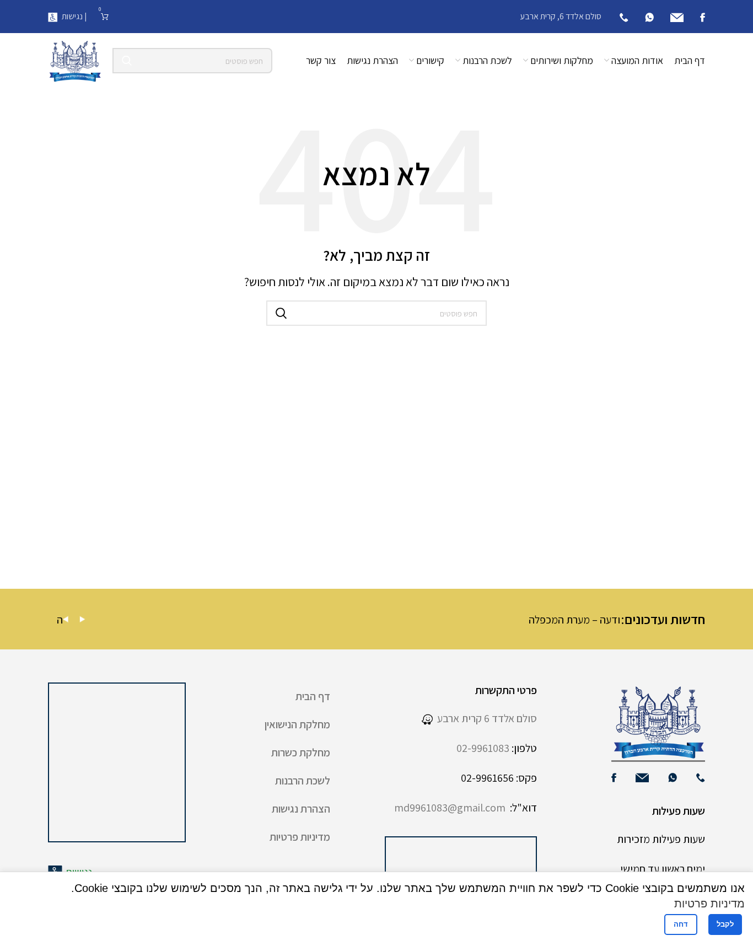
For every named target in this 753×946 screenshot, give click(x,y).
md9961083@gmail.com (449, 807)
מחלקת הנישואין (297, 724)
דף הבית (312, 696)
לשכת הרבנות (302, 780)
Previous (65, 619)
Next (82, 619)
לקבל (725, 924)
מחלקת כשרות (300, 752)
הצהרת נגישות (301, 809)
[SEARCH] (126, 60)
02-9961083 (482, 748)
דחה (681, 924)
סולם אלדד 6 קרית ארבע (485, 718)
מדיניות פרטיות (300, 837)
